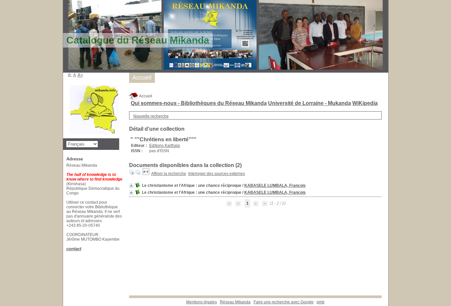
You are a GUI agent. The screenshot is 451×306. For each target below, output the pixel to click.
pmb (321, 302)
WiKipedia (365, 103)
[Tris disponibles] (146, 173)
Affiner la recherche (168, 173)
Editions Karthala (164, 145)
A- (70, 75)
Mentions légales (201, 302)
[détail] (131, 186)
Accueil (145, 96)
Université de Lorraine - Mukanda (309, 103)
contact (73, 248)
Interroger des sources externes (216, 173)
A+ (80, 75)
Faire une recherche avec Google (284, 302)
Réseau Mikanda (235, 302)
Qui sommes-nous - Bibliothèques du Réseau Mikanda (199, 103)
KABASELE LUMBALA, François (275, 185)
